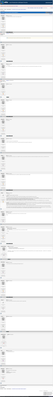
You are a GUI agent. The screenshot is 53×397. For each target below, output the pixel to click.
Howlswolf (2, 368)
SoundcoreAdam (3, 246)
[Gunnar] (3, 320)
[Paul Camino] (3, 266)
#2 (6, 44)
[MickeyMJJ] (3, 19)
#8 (6, 155)
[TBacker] (3, 159)
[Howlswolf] (3, 372)
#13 (8, 246)
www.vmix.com (49, 2)
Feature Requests (9, 9)
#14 (6, 262)
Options (47, 12)
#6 (6, 119)
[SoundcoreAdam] (3, 250)
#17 (6, 316)
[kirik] (3, 354)
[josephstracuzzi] (3, 338)
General (5, 9)
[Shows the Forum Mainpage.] (4, 2)
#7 (6, 138)
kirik (1, 350)
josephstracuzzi (3, 334)
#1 (6, 15)
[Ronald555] (3, 142)
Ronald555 (2, 138)
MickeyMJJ (2, 15)
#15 (6, 280)
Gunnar (2, 316)
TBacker (2, 155)
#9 (6, 173)
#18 (7, 334)
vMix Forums (1, 9)
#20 (6, 368)
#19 (6, 350)
